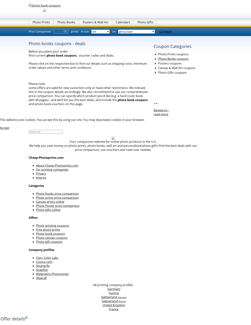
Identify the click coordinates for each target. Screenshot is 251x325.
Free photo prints (48, 230)
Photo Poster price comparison (58, 206)
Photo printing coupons (52, 226)
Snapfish (42, 270)
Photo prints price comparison (57, 198)
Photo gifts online (48, 210)
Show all (41, 278)
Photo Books (66, 22)
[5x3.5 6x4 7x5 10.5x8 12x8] (100, 31)
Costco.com (44, 262)
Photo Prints (41, 22)
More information (12, 124)
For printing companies (52, 170)
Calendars (123, 22)
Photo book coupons (50, 234)
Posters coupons (170, 63)
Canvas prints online (50, 202)
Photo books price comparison (57, 194)
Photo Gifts (145, 22)
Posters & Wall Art (95, 22)
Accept (4, 128)
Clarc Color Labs (47, 258)
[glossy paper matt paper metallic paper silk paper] (137, 31)
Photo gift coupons (49, 242)
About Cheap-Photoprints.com (57, 166)
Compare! (165, 31)
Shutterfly (43, 266)
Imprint (41, 178)
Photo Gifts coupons (172, 73)
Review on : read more (161, 112)
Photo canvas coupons (52, 238)
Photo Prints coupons (173, 54)
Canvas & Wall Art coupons (177, 68)
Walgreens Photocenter (52, 274)
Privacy (41, 174)
